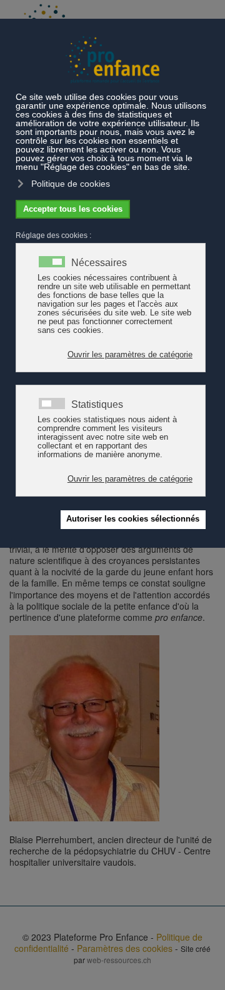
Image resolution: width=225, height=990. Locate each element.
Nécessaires (99, 263)
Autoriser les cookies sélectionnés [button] (132, 519)
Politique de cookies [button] (70, 184)
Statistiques (97, 404)
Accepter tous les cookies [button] (72, 209)
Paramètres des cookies (124, 948)
